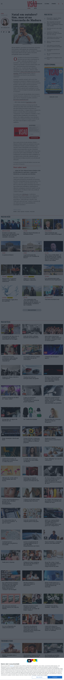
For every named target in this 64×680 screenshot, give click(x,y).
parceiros (12, 665)
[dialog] (32, 669)
